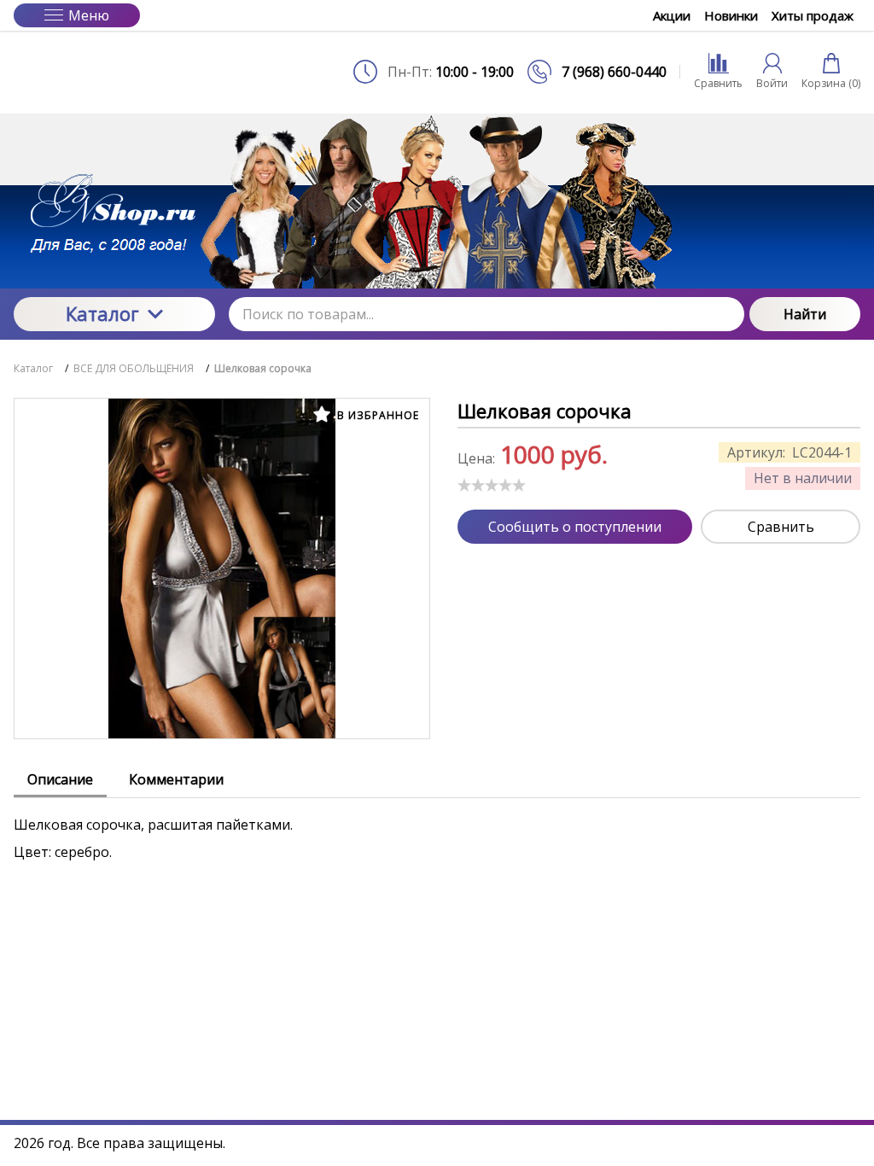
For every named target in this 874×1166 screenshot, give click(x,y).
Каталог (102, 313)
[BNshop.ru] (114, 71)
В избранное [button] (376, 415)
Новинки (731, 15)
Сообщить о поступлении (574, 526)
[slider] (491, 485)
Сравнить (781, 526)
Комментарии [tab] (176, 779)
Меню (88, 15)
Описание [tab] (60, 779)
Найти (805, 314)
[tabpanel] (437, 830)
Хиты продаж (813, 15)
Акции (671, 15)
